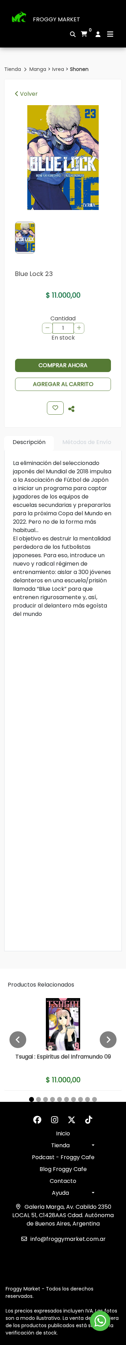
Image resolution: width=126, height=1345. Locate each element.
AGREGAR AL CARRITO (63, 384)
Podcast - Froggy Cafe (63, 1157)
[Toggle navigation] (110, 34)
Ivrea (58, 69)
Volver (28, 94)
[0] (84, 34)
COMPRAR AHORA (63, 365)
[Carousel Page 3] (45, 1099)
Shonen (79, 69)
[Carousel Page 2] (38, 1099)
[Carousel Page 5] (59, 1099)
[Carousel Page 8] (80, 1099)
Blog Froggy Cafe (63, 1169)
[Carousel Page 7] (73, 1099)
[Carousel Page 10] (94, 1099)
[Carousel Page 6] (66, 1099)
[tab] (29, 443)
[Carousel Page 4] (52, 1099)
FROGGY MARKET (56, 19)
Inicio (63, 1133)
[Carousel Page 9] (87, 1099)
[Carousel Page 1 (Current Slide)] (31, 1099)
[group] (63, 157)
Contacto (63, 1181)
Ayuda (60, 1193)
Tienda (13, 69)
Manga (38, 69)
